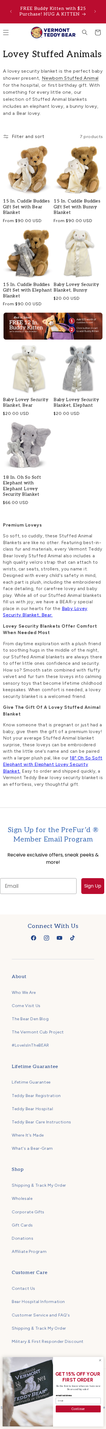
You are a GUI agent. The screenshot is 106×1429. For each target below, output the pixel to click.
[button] (84, 32)
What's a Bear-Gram (32, 1148)
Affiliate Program (29, 1251)
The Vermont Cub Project (38, 1032)
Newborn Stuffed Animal (70, 78)
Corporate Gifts (28, 1212)
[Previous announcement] (10, 11)
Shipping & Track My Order (39, 1185)
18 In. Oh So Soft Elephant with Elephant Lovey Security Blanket (22, 486)
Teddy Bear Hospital (32, 1108)
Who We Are (24, 992)
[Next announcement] (95, 11)
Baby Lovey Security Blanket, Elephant (76, 402)
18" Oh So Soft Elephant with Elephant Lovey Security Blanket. (52, 764)
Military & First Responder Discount (48, 1341)
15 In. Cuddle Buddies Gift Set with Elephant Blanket (27, 290)
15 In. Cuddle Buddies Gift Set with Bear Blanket (26, 206)
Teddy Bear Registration (36, 1095)
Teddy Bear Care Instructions (41, 1122)
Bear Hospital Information (38, 1301)
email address (64, 1395)
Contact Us (23, 1288)
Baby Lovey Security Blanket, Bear (25, 402)
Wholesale (22, 1198)
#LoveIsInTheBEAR (30, 1045)
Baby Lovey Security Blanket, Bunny (76, 287)
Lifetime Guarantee (31, 1082)
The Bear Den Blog (30, 1018)
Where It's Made (28, 1135)
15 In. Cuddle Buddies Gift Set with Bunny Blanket (77, 206)
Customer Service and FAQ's (41, 1315)
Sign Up (92, 886)
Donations (22, 1238)
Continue (78, 1409)
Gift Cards (22, 1225)
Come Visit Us (26, 1005)
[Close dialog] (100, 1360)
